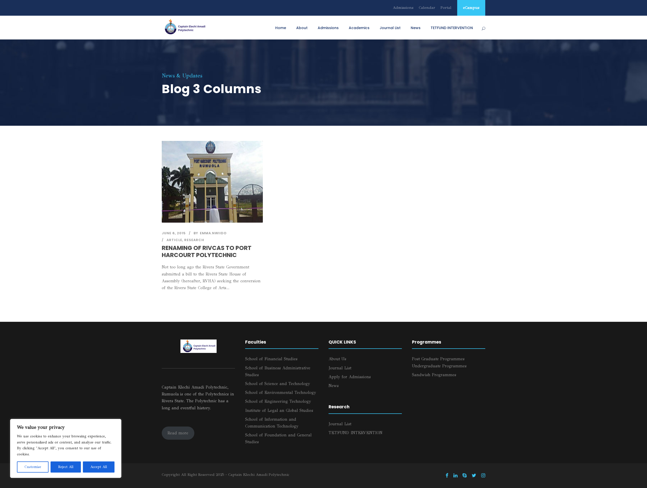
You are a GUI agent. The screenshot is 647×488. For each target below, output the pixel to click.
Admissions (403, 7)
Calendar (427, 7)
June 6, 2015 (174, 233)
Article (174, 240)
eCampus (471, 7)
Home (280, 27)
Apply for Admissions (350, 376)
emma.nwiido (213, 233)
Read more (178, 433)
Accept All (98, 467)
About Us (337, 358)
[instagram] (483, 476)
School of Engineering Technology (278, 401)
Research (194, 240)
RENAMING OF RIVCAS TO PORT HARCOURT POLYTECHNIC (206, 251)
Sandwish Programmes (434, 374)
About (302, 27)
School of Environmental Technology (280, 392)
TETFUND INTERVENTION (452, 27)
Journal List (390, 27)
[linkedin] (455, 476)
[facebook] (447, 476)
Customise (33, 467)
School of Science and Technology (277, 383)
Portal (446, 7)
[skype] (465, 476)
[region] (65, 448)
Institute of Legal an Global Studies (279, 410)
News (416, 27)
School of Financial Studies (271, 358)
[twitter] (474, 476)
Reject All (65, 467)
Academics (359, 27)
